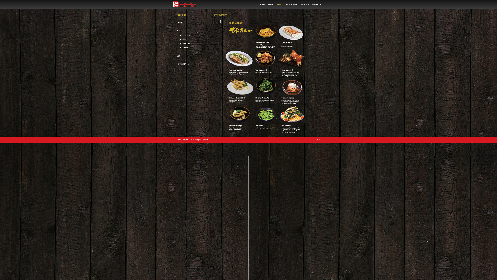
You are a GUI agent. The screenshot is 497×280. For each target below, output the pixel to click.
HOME (262, 4)
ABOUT (271, 4)
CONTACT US (317, 4)
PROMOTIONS (291, 4)
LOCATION (305, 4)
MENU (279, 4)
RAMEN (179, 31)
